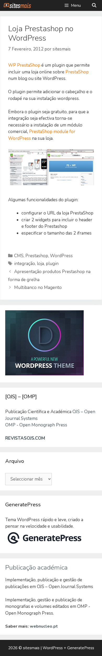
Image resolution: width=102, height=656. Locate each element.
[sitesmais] (17, 5)
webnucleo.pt (44, 626)
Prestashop (36, 256)
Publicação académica (36, 567)
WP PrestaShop (24, 65)
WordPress (61, 256)
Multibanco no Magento (38, 288)
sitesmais (31, 648)
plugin (52, 264)
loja (40, 264)
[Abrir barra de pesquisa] (94, 5)
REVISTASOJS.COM (25, 438)
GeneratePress (80, 648)
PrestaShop (77, 72)
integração (24, 264)
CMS (19, 256)
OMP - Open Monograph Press (36, 425)
